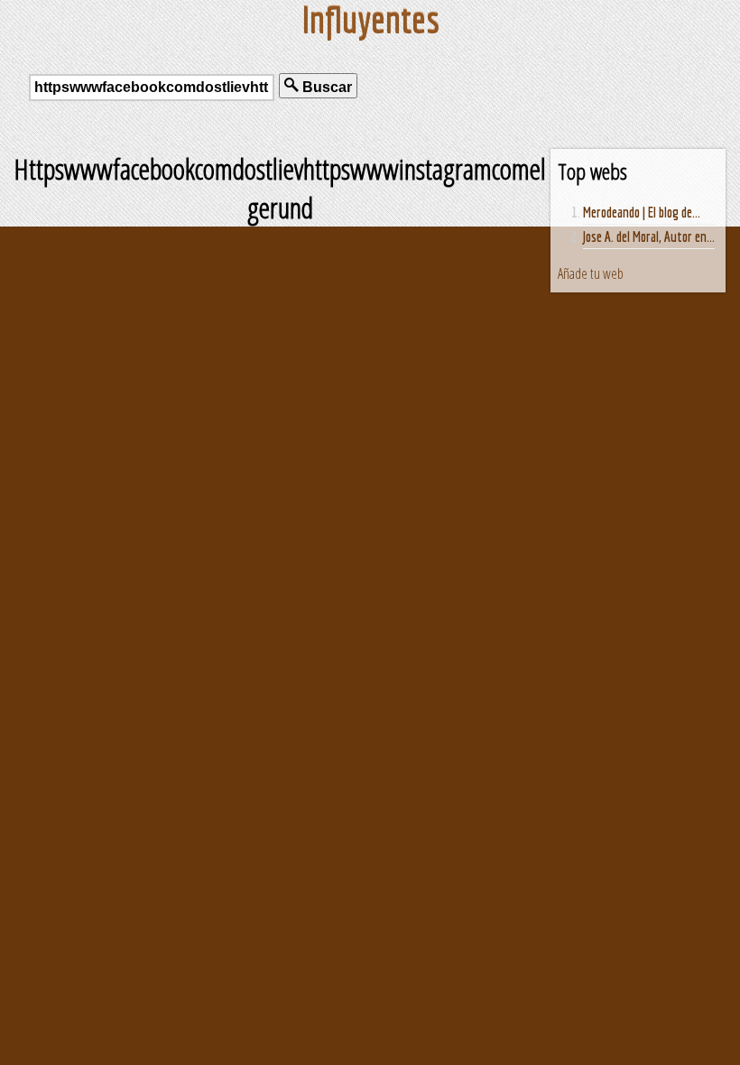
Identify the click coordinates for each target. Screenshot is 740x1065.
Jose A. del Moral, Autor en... (649, 236)
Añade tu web (591, 273)
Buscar (325, 87)
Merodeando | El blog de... (641, 212)
